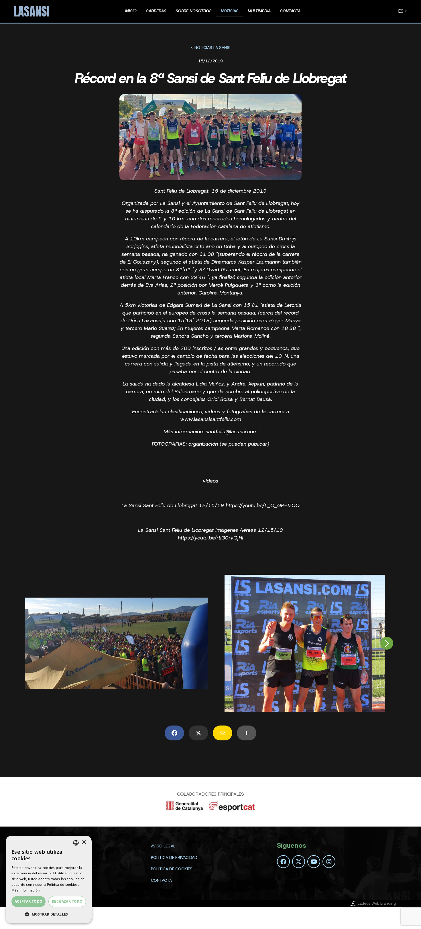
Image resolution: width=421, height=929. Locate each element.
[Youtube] (313, 861)
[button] (48, 914)
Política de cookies (171, 868)
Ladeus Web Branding (377, 903)
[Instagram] (328, 861)
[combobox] (76, 843)
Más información (25, 890)
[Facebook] (283, 861)
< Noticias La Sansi (210, 47)
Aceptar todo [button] (29, 901)
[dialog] (49, 879)
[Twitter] (298, 861)
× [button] (84, 842)
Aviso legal (163, 846)
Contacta (161, 880)
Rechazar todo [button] (67, 901)
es (401, 11)
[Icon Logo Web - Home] (32, 11)
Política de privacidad (174, 857)
